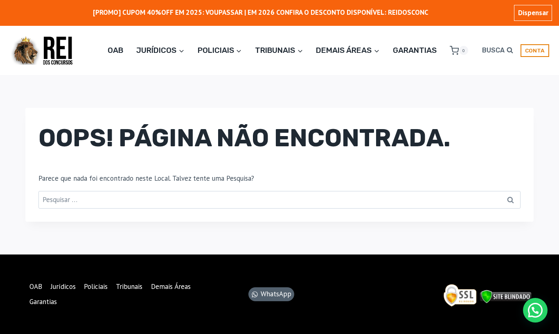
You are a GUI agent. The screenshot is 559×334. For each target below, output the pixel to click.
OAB (115, 50)
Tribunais (129, 286)
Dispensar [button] (533, 12)
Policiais (96, 286)
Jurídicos (63, 286)
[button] (535, 310)
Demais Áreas (171, 286)
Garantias (415, 50)
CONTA (534, 50)
